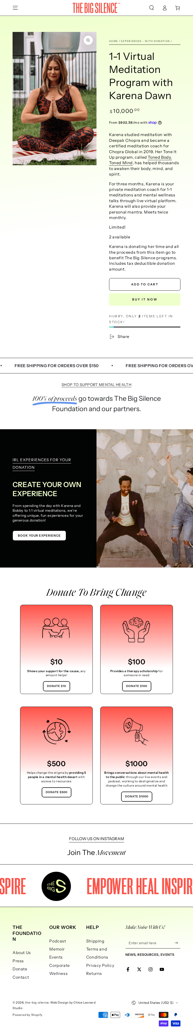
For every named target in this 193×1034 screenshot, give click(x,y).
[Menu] (15, 7)
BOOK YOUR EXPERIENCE (39, 535)
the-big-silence (37, 1002)
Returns (94, 973)
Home (113, 41)
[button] (151, 7)
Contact (21, 977)
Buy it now (145, 299)
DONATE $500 (56, 792)
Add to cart (144, 284)
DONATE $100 (136, 686)
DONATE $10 (56, 686)
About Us (22, 952)
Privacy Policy (100, 965)
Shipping (95, 940)
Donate (20, 968)
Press (18, 960)
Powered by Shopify (27, 1015)
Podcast (57, 940)
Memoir (57, 949)
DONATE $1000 (136, 796)
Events (56, 957)
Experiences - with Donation (145, 41)
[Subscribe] (177, 942)
